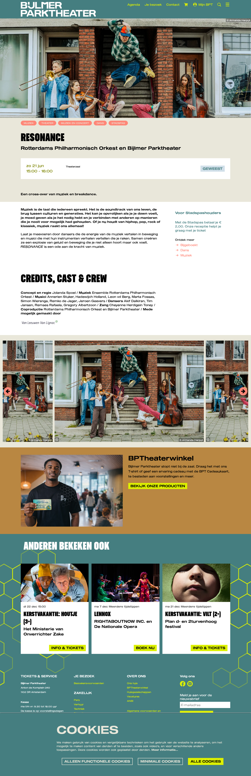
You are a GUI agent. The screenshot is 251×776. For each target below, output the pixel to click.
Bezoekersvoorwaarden (89, 683)
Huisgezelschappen (139, 692)
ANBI (130, 701)
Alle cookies (206, 761)
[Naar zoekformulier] (219, 4)
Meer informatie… (164, 749)
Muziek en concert (75, 123)
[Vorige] (8, 391)
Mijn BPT (205, 4)
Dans (100, 123)
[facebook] (182, 683)
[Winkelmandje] (186, 4)
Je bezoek (153, 4)
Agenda (133, 4)
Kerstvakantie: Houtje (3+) (50, 617)
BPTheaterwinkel (137, 687)
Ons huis (132, 683)
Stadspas (118, 123)
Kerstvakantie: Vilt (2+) (193, 614)
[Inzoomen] (57, 439)
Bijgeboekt (189, 245)
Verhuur (79, 704)
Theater (47, 123)
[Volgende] (243, 391)
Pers (77, 700)
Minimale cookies (160, 761)
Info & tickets (67, 648)
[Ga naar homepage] (58, 9)
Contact (173, 4)
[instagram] (190, 683)
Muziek (29, 123)
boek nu (145, 648)
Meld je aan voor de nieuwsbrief (196, 697)
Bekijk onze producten (157, 486)
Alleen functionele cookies (97, 761)
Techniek (79, 708)
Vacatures (133, 696)
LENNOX (102, 614)
